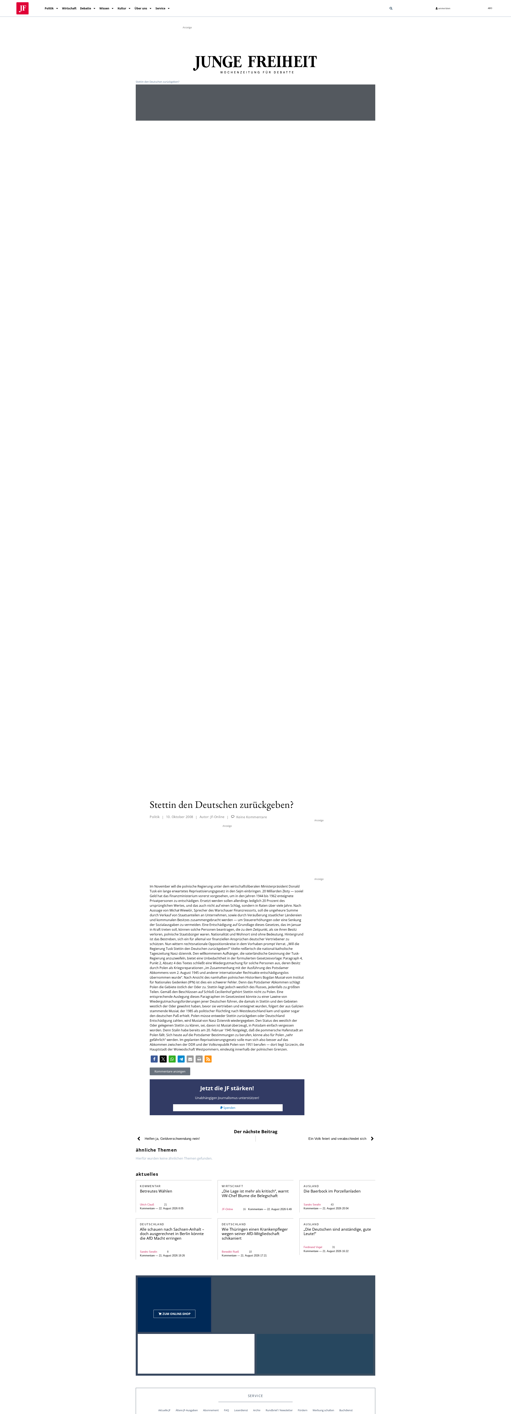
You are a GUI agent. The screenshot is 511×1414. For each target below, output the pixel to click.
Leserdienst (241, 1410)
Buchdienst (346, 1410)
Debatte (85, 8)
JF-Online (227, 1209)
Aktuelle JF (164, 1410)
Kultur (122, 8)
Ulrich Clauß (147, 1204)
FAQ (226, 1410)
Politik (49, 8)
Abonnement (211, 1410)
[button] (391, 8)
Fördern (302, 1410)
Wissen (104, 8)
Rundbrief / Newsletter (279, 1410)
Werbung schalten (323, 1410)
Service (160, 8)
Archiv (256, 1410)
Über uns (141, 8)
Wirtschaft (69, 8)
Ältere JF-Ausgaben (187, 1410)
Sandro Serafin (312, 1204)
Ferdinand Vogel (313, 1247)
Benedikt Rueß (230, 1251)
